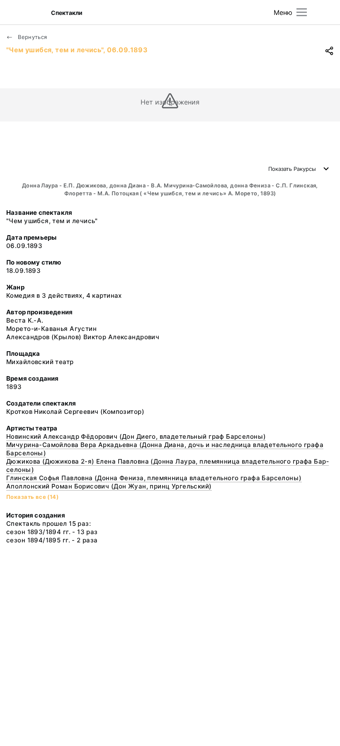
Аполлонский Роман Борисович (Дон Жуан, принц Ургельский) (109, 486)
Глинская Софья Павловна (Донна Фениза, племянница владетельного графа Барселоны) (154, 478)
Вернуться (31, 37)
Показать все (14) (32, 496)
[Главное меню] (301, 12)
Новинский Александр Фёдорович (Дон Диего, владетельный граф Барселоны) (136, 436)
